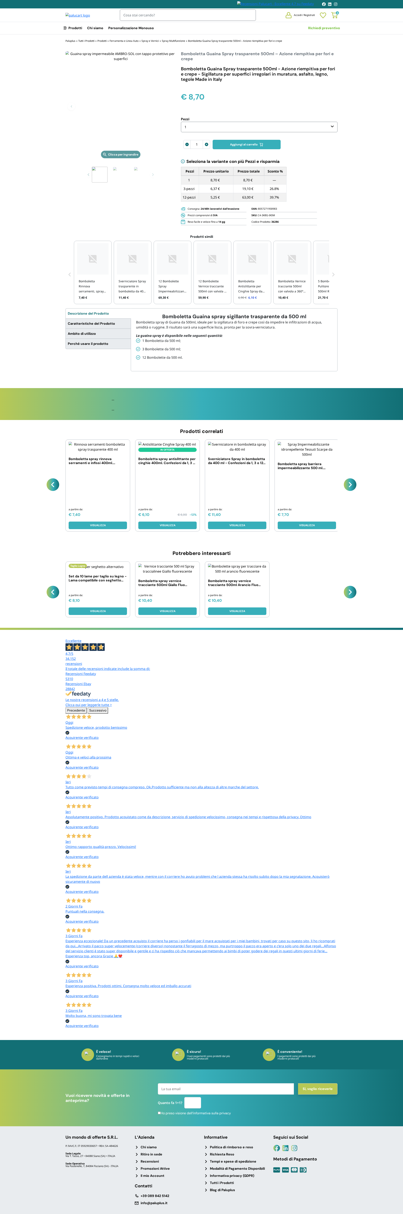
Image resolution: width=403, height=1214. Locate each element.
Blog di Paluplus (222, 1190)
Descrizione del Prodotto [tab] (88, 313)
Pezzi (185, 119)
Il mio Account (152, 1175)
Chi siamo (95, 28)
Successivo (97, 710)
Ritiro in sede (151, 1154)
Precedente (76, 710)
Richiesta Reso (222, 1154)
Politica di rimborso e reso (231, 1147)
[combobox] (259, 127)
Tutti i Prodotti (222, 1183)
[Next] (350, 484)
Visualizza (98, 525)
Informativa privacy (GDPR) (232, 1175)
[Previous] (52, 484)
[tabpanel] (234, 337)
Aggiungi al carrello (244, 144)
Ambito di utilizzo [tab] (82, 333)
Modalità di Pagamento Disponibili (237, 1168)
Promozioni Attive (155, 1168)
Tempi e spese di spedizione (233, 1161)
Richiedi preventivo (324, 28)
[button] (71, 106)
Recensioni (150, 1161)
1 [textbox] (185, 127)
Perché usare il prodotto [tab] (88, 343)
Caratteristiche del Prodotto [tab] (91, 323)
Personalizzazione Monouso (131, 28)
